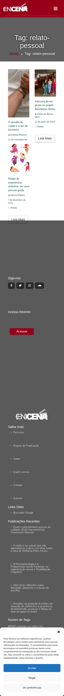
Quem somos (21, 471)
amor (12, 626)
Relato (40, 126)
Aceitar (32, 668)
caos (34, 626)
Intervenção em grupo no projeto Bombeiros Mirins (45, 105)
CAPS (40, 626)
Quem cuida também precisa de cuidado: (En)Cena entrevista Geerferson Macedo (30, 529)
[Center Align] (11, 285)
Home (14, 54)
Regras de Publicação (26, 445)
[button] (58, 632)
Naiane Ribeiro (17, 195)
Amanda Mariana (18, 135)
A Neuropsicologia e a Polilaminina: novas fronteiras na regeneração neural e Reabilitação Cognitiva (30, 567)
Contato (17, 485)
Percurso (18, 432)
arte (29, 626)
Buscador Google (23, 512)
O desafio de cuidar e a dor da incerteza (18, 126)
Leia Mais (45, 138)
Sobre (16, 458)
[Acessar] (21, 366)
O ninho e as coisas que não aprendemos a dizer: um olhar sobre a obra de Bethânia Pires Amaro (32, 548)
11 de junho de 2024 (45, 122)
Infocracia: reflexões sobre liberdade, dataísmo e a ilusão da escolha (30, 588)
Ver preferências (32, 687)
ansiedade (22, 626)
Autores (17, 498)
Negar (32, 677)
